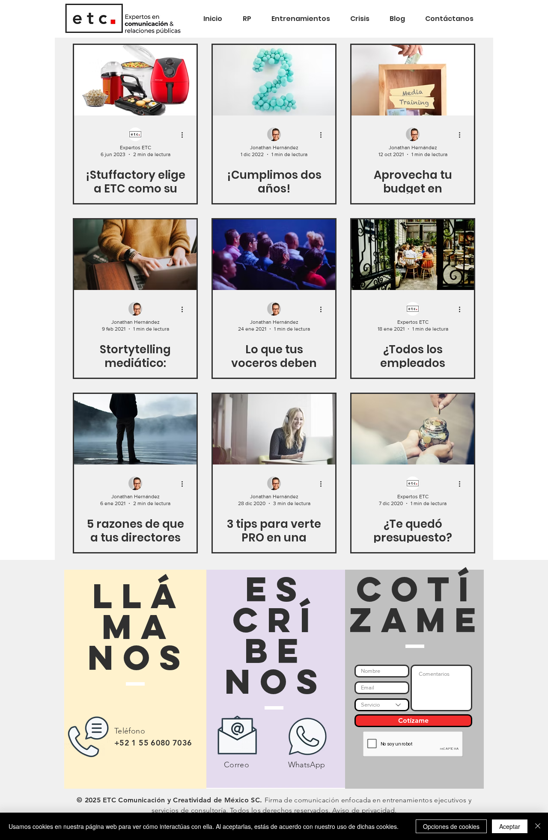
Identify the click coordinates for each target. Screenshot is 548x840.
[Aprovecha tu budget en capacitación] (412, 80)
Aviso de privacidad (363, 810)
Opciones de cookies (451, 826)
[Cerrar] (538, 826)
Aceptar (509, 826)
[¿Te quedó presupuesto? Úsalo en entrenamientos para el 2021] (412, 429)
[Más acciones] (185, 135)
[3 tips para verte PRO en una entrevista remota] (274, 429)
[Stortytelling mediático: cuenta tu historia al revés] (135, 254)
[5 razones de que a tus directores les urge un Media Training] (135, 429)
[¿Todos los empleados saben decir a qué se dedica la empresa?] (412, 254)
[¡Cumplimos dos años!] (274, 80)
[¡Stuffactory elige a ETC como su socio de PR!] (135, 80)
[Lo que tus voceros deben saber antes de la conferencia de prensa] (274, 254)
